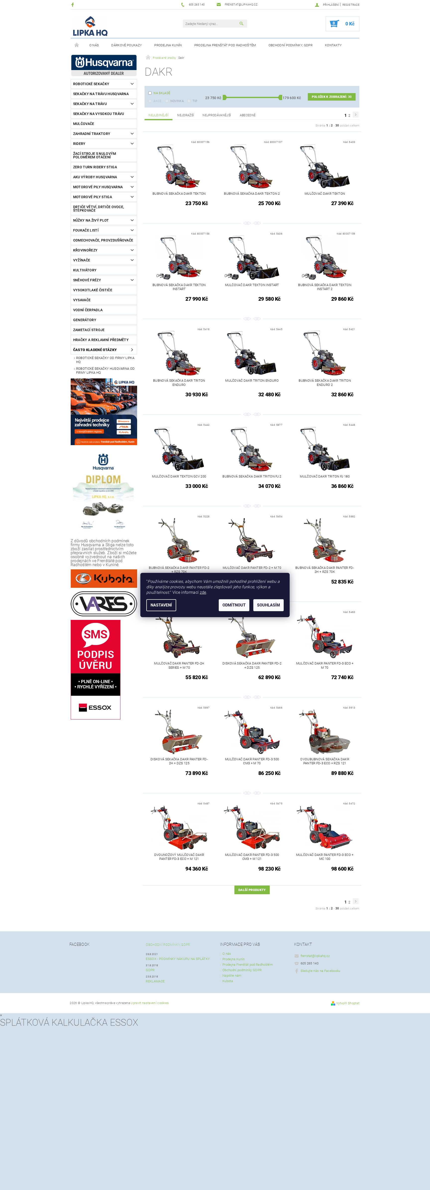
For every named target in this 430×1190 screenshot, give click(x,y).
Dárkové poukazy (126, 45)
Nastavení (161, 605)
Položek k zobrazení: (332, 97)
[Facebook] (73, 4)
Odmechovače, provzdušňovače (103, 240)
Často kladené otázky (95, 350)
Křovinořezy (85, 250)
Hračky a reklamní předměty (101, 340)
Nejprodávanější (217, 115)
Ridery (79, 144)
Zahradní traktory (91, 134)
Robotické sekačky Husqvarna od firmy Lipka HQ (105, 370)
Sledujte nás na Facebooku (320, 971)
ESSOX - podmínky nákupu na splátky (178, 959)
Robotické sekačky (91, 84)
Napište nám (232, 975)
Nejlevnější (158, 115)
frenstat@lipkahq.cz (315, 956)
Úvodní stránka (77, 45)
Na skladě (162, 93)
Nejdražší (185, 115)
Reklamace (155, 981)
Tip (195, 101)
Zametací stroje (89, 330)
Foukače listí (86, 230)
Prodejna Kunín (168, 45)
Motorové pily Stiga (92, 197)
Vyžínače (81, 260)
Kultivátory (85, 270)
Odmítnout (234, 605)
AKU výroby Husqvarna (95, 177)
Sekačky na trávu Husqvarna (101, 94)
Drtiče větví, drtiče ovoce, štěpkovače (98, 208)
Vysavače (82, 300)
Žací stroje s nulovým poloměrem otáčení (94, 155)
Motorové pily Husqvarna (98, 187)
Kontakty (333, 45)
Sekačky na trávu (90, 104)
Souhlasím (268, 605)
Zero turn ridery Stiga (95, 167)
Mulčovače (83, 124)
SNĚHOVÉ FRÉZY (87, 280)
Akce (157, 101)
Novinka (177, 101)
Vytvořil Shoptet (347, 1003)
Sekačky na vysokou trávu (98, 114)
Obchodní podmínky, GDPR (291, 45)
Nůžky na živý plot (91, 220)
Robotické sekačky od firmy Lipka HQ (105, 360)
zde (203, 592)
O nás (94, 45)
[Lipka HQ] (90, 26)
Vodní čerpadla (88, 310)
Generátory (84, 320)
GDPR (150, 970)
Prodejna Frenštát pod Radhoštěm (225, 45)
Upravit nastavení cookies (150, 1003)
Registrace (350, 4)
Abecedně (248, 115)
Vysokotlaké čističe (92, 290)
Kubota (227, 981)
